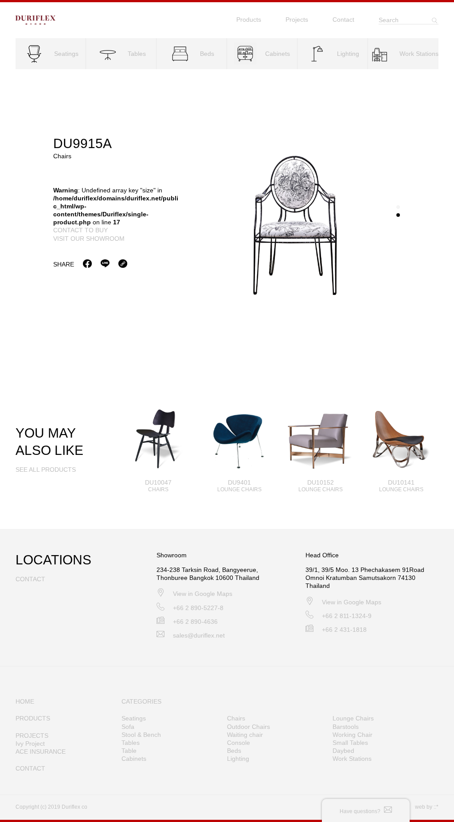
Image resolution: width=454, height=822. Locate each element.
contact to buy (80, 230)
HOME (25, 701)
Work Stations (352, 758)
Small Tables (350, 742)
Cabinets (133, 758)
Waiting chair (245, 734)
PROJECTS (32, 735)
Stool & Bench (141, 734)
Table (129, 750)
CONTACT (30, 768)
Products (248, 19)
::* (436, 807)
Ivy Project (30, 743)
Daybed (343, 750)
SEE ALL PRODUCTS (46, 469)
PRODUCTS (33, 718)
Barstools (346, 726)
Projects (297, 19)
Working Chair (352, 734)
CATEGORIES (141, 701)
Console (238, 742)
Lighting (238, 758)
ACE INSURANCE (41, 751)
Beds (234, 750)
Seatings (133, 718)
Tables (130, 742)
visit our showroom (89, 238)
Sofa (127, 726)
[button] (398, 207)
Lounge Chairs (353, 718)
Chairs (236, 718)
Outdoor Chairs (248, 726)
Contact (343, 19)
